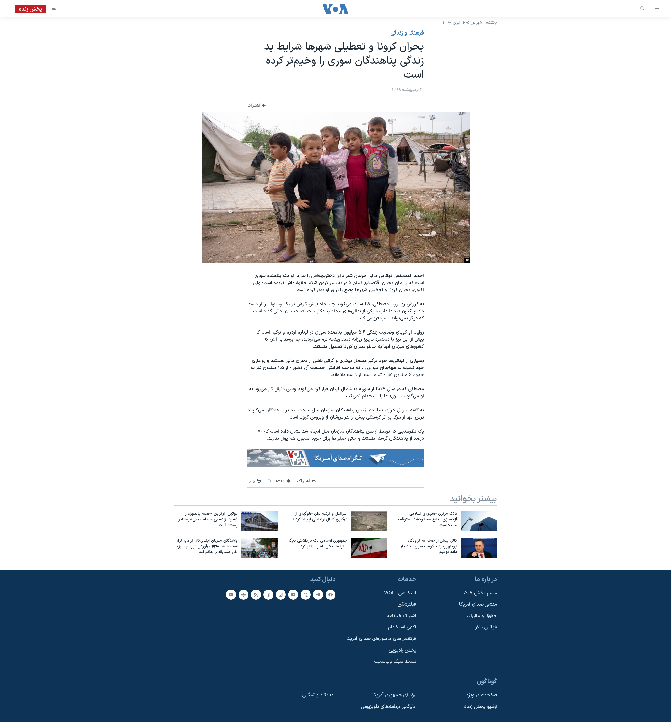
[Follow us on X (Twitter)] (306, 595)
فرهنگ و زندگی (407, 33)
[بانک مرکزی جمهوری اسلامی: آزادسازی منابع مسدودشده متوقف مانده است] (479, 521)
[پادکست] (243, 595)
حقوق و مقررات (482, 616)
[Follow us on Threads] (268, 595)
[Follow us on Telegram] (318, 595)
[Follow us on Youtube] (293, 595)
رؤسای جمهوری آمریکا (393, 695)
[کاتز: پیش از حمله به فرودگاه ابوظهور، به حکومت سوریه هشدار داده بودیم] (479, 548)
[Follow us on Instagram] (281, 595)
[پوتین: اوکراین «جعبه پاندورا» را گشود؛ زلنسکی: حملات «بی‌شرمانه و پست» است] (259, 521)
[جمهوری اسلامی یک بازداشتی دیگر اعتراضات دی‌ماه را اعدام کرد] (369, 548)
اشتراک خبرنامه (401, 616)
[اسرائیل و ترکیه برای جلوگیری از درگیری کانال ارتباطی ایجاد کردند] (369, 521)
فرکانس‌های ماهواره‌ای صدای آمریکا (381, 638)
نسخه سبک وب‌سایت (395, 661)
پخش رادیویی (402, 650)
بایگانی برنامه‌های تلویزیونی (388, 706)
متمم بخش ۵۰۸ (480, 593)
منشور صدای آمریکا (478, 604)
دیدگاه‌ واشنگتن (317, 695)
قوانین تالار (486, 627)
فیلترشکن (407, 604)
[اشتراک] (231, 595)
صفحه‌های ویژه (481, 695)
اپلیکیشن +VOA (400, 593)
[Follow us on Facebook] (331, 595)
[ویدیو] (54, 9)
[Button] (256, 105)
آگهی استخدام (402, 627)
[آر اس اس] (256, 595)
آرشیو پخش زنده (480, 706)
